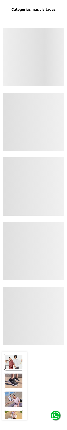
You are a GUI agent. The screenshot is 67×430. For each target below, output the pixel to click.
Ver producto (50, 412)
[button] (13, 362)
